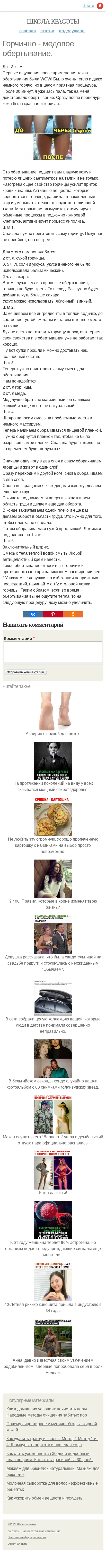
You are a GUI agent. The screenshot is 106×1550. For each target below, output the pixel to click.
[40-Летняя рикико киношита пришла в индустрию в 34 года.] (53, 1298)
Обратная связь (17, 1543)
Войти (88, 5)
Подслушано (72, 31)
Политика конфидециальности (27, 1537)
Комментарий (19, 638)
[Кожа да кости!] (53, 1186)
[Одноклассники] (73, 614)
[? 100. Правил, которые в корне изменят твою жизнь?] (53, 895)
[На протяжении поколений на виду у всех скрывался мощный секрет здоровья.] (53, 777)
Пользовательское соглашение (41, 1531)
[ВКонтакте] (33, 614)
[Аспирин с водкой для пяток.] (53, 727)
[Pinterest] (53, 614)
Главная (27, 31)
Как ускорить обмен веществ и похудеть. (44, 1498)
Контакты (13, 1531)
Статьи (47, 31)
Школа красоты (53, 21)
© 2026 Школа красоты (22, 1524)
